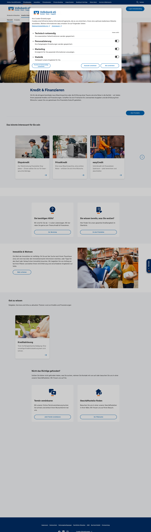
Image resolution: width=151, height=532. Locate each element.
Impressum (56, 26)
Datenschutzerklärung (40, 26)
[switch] (117, 41)
